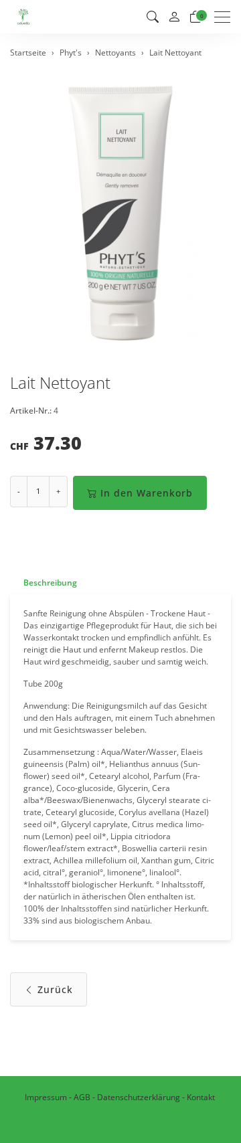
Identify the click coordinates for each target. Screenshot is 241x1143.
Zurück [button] (55, 989)
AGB (82, 1097)
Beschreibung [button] (50, 582)
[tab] (43, 582)
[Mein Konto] (174, 17)
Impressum (46, 1097)
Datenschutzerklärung (138, 1097)
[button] (152, 17)
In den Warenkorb (146, 493)
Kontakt (201, 1097)
